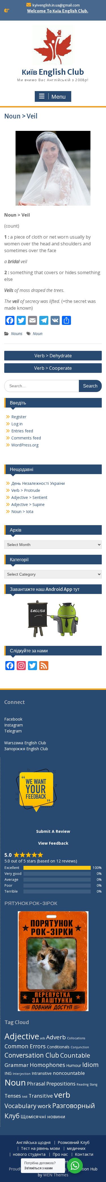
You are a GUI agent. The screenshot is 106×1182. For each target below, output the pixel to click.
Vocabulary (20, 1106)
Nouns (16, 333)
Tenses (13, 1095)
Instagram (13, 725)
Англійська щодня (33, 1142)
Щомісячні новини (43, 1116)
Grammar (17, 1064)
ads (42, 1038)
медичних (76, 1148)
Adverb (56, 1037)
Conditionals (58, 1046)
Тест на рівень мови (40, 1148)
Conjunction (80, 1047)
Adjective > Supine (28, 504)
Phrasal (36, 1083)
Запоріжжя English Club (26, 748)
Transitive (41, 1095)
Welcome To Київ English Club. (57, 11)
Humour (73, 1065)
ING (8, 1073)
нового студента (29, 1154)
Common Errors (25, 1046)
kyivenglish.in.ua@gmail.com (56, 5)
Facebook (13, 719)
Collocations (76, 1038)
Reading (82, 1084)
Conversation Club (32, 1055)
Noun (37, 333)
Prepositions (60, 1083)
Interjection (22, 1074)
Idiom (90, 1064)
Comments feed (26, 438)
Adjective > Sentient (29, 497)
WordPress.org (24, 445)
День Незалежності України (38, 483)
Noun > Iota (22, 511)
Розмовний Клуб (74, 1142)
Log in (17, 423)
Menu (58, 97)
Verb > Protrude (25, 490)
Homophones (47, 1065)
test (24, 1097)
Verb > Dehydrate (53, 356)
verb (62, 1094)
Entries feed (22, 430)
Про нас (60, 1154)
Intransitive (42, 1073)
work (44, 1106)
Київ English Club (53, 72)
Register (18, 416)
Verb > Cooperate (53, 368)
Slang (93, 1084)
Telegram (13, 731)
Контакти (84, 1154)
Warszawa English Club (25, 742)
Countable (75, 1055)
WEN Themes (55, 1174)
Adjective (22, 1036)
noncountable (69, 1073)
